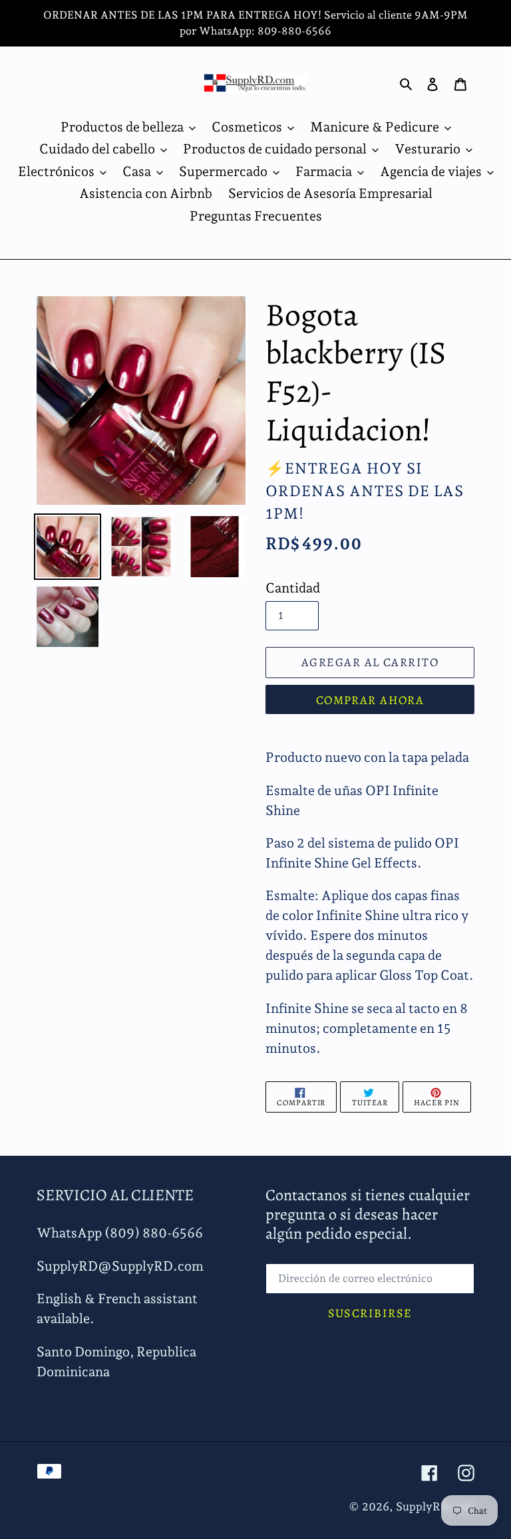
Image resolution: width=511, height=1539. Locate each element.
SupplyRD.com (435, 1506)
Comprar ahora (370, 700)
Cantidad (292, 588)
